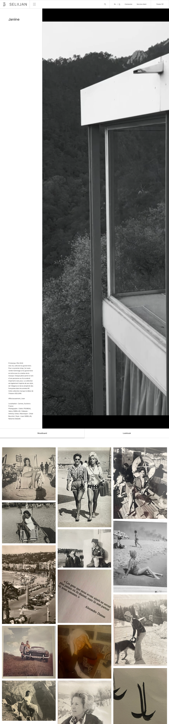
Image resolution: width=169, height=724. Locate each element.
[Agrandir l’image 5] (29, 701)
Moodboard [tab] (42, 433)
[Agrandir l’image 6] (84, 487)
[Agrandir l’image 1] (29, 473)
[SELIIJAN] (15, 4)
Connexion (128, 4)
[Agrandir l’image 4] (29, 652)
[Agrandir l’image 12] (140, 556)
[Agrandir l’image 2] (29, 522)
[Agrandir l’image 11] (140, 483)
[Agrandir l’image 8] (84, 596)
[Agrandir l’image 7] (84, 548)
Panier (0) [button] (160, 4)
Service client (141, 4)
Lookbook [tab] (127, 433)
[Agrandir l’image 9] (84, 652)
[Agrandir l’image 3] (29, 584)
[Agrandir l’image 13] (140, 630)
